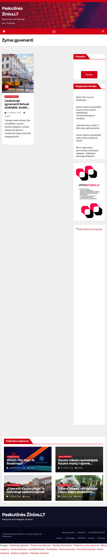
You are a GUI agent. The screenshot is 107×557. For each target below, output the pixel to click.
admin (32, 468)
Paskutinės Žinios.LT (23, 514)
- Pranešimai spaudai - (86, 549)
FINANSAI (81, 532)
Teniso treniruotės (67, 549)
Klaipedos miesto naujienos (86, 545)
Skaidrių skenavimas (62, 545)
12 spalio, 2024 (14, 113)
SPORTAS (82, 538)
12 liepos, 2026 (67, 468)
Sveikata (91, 538)
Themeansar (6, 536)
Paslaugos (101, 538)
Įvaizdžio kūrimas (37, 549)
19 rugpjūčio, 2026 (17, 468)
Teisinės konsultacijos (40, 545)
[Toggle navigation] (54, 31)
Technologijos (13, 456)
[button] (103, 31)
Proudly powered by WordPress (14, 534)
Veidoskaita (51, 549)
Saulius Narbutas (19, 549)
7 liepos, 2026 (15, 496)
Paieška (80, 56)
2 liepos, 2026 (66, 496)
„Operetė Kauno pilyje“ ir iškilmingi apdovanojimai (25, 490)
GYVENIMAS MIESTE (96, 532)
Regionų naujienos (19, 553)
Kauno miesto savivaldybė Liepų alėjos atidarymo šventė (88, 138)
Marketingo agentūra (19, 545)
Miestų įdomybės (11, 96)
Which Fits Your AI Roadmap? (20, 461)
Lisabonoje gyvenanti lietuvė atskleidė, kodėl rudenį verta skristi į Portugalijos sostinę (18, 109)
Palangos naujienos (39, 553)
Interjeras (59, 538)
